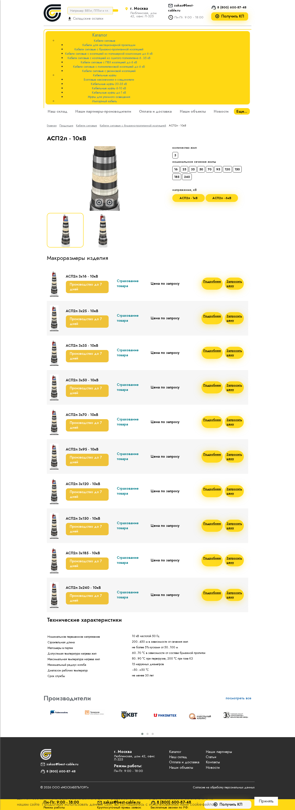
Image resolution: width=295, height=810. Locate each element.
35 (193, 169)
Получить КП (232, 16)
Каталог (175, 751)
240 (187, 177)
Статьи (211, 756)
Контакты (213, 762)
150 (237, 169)
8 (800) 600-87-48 (231, 7)
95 (218, 169)
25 (184, 169)
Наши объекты (193, 111)
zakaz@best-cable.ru (62, 764)
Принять (266, 801)
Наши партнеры (219, 751)
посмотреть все (238, 698)
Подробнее (212, 281)
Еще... (241, 111)
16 (176, 169)
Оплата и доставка (155, 111)
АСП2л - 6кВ (222, 198)
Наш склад (57, 111)
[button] (142, 734)
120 (227, 169)
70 (209, 169)
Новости (221, 111)
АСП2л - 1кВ (189, 198)
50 (201, 169)
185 (176, 177)
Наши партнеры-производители (103, 111)
